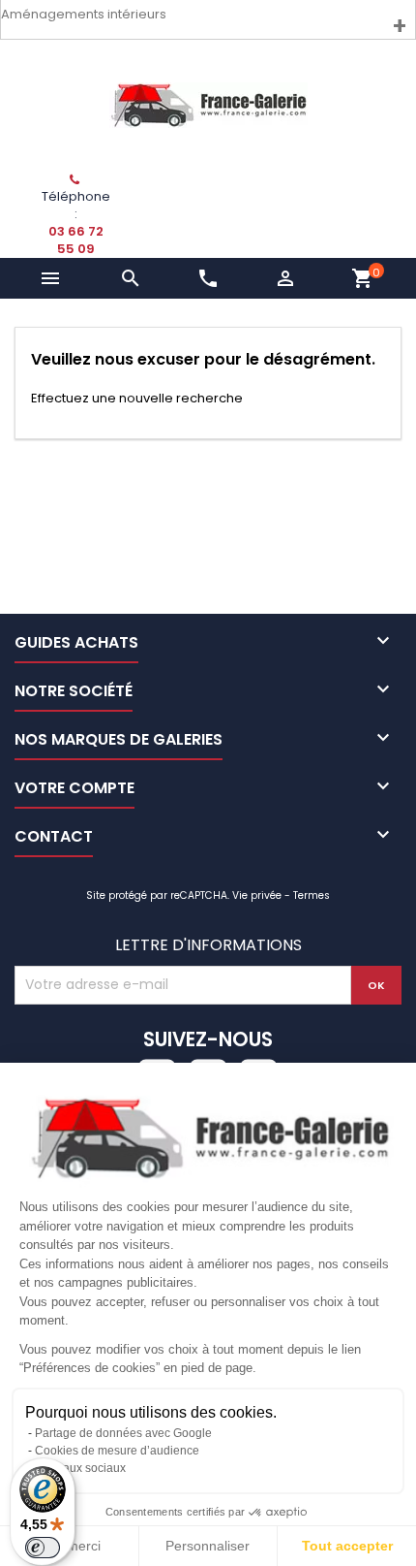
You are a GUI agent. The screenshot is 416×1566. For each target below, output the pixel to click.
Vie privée (257, 895)
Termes (311, 895)
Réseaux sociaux (80, 1468)
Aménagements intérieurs (83, 14)
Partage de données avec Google (123, 1433)
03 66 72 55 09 (76, 240)
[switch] (42, 1547)
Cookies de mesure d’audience (117, 1450)
